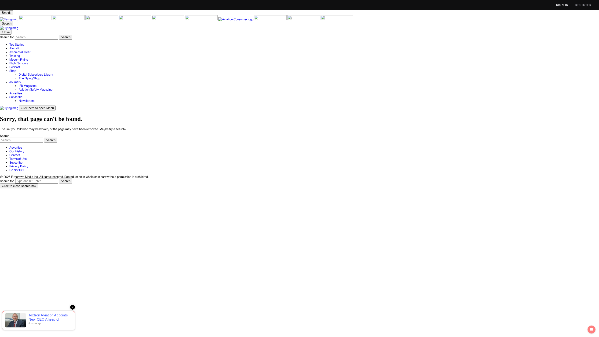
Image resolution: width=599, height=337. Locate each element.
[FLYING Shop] (337, 19)
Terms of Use (18, 159)
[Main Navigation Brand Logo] (9, 28)
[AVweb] (102, 19)
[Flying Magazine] (9, 19)
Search (4, 136)
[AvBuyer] (135, 19)
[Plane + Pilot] (201, 19)
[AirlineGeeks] (68, 19)
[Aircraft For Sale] (35, 19)
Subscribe (15, 162)
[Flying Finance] (270, 19)
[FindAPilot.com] (304, 19)
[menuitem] (304, 44)
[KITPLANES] (168, 19)
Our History (16, 151)
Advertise (15, 147)
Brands (6, 13)
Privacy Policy (18, 166)
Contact (14, 155)
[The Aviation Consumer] (236, 19)
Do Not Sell (16, 170)
